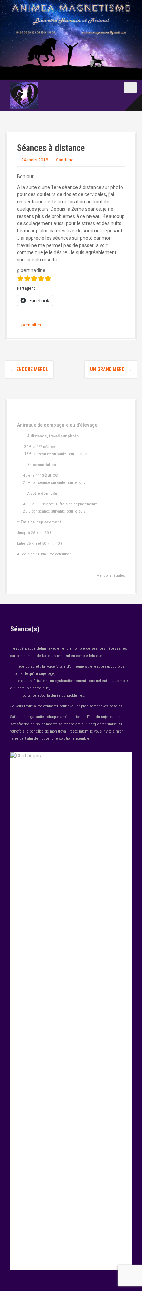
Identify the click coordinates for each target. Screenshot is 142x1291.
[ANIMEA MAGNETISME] (24, 95)
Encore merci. (29, 369)
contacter (50, 706)
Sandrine (64, 159)
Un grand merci (111, 369)
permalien (30, 324)
